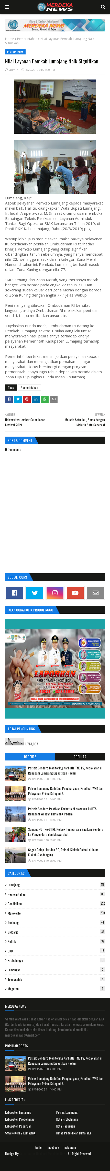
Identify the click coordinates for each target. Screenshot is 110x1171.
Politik (56, 941)
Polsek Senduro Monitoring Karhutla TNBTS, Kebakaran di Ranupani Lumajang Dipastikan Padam (65, 770)
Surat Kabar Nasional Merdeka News (43, 1153)
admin (13, 70)
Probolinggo (55, 960)
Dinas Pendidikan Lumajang (73, 1132)
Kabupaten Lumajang (18, 1112)
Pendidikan (56, 903)
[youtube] (75, 593)
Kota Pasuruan (65, 1126)
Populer (80, 756)
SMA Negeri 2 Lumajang (20, 1132)
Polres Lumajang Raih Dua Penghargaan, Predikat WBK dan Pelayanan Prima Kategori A (65, 791)
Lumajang (56, 884)
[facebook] (14, 593)
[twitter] (34, 593)
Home (9, 39)
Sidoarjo (56, 932)
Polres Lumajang (67, 1112)
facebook (53, 1147)
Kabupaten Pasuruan (18, 1126)
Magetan (55, 988)
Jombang (56, 922)
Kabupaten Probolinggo (20, 1119)
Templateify (61, 1164)
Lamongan (55, 969)
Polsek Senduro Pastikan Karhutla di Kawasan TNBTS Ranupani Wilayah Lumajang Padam (62, 811)
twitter (39, 1147)
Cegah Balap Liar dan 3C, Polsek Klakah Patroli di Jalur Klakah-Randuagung (63, 852)
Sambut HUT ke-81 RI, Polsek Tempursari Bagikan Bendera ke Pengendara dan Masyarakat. (65, 832)
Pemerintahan (27, 39)
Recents (30, 756)
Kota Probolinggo (67, 1119)
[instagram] (55, 593)
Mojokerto (56, 913)
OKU (56, 950)
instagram (70, 1147)
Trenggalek (55, 979)
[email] (95, 593)
